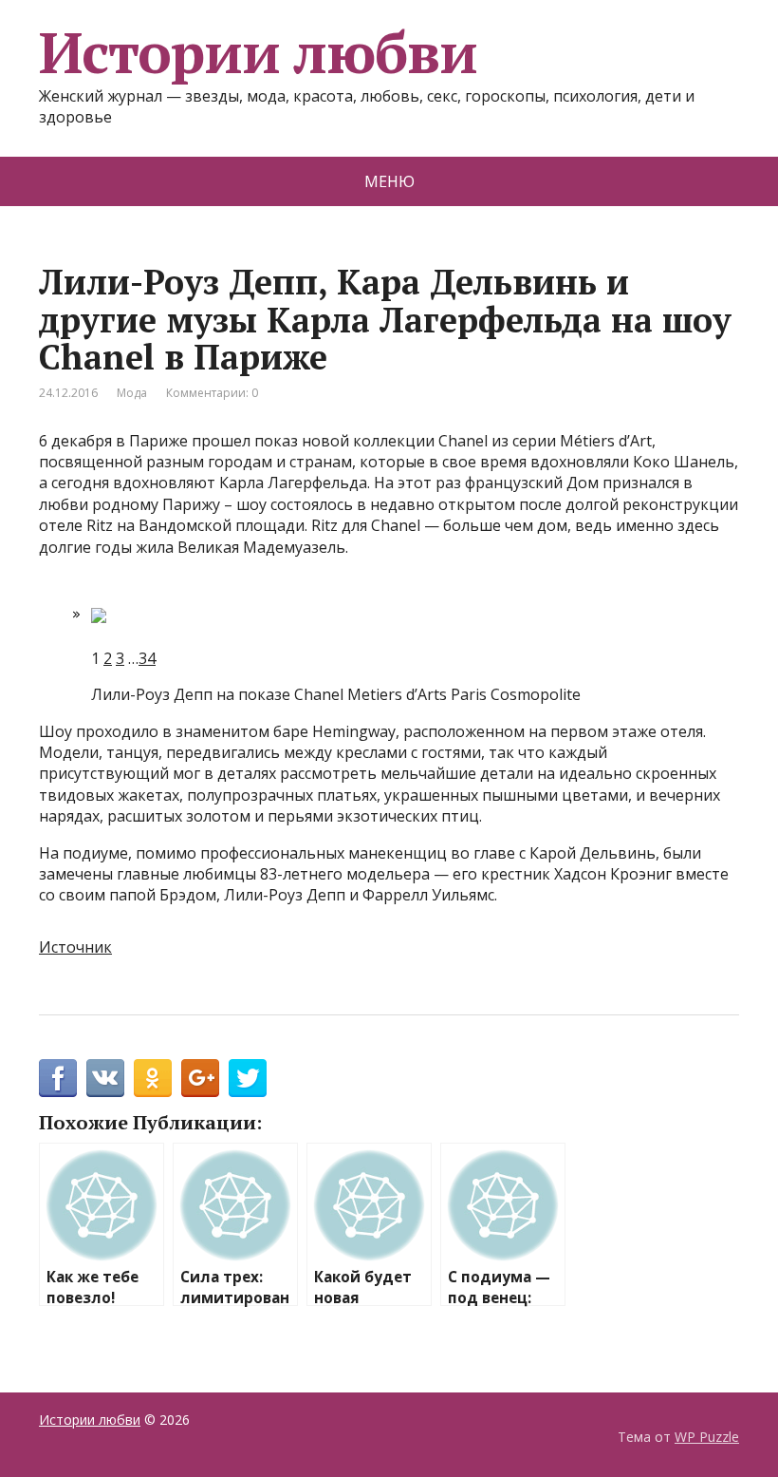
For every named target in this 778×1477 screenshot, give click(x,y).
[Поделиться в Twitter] (248, 1078)
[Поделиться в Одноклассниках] (153, 1078)
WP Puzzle (707, 1437)
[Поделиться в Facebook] (58, 1078)
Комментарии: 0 (212, 393)
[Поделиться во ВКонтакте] (105, 1078)
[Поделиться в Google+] (200, 1078)
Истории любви (257, 52)
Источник (75, 947)
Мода (132, 393)
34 (147, 658)
